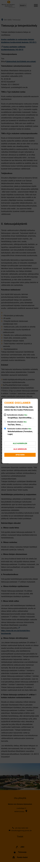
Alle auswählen (20, 443)
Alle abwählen (20, 449)
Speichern (20, 455)
